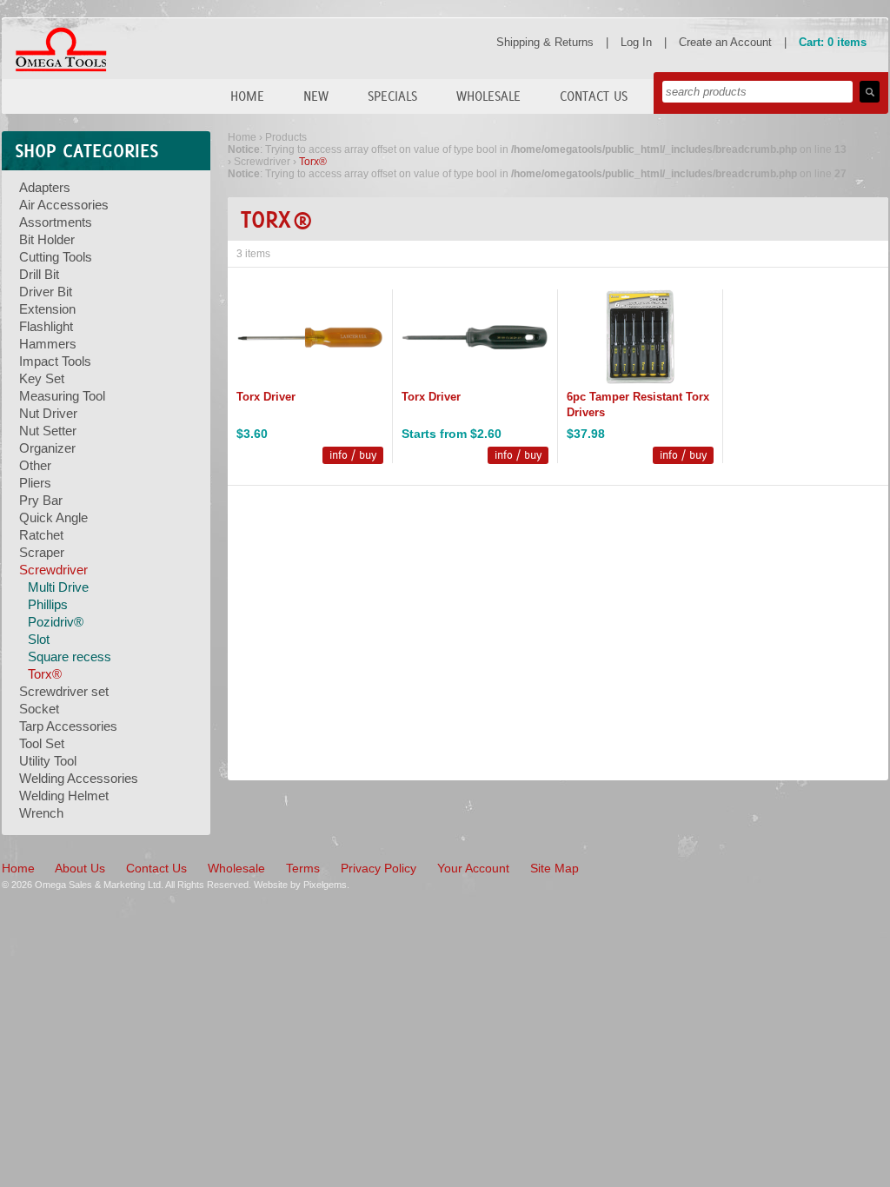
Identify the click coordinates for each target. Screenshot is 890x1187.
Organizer (47, 448)
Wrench (41, 813)
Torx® (45, 673)
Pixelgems (325, 884)
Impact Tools (55, 361)
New (316, 96)
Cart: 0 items (833, 42)
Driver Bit (45, 291)
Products (286, 137)
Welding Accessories (78, 778)
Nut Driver (48, 413)
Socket (39, 708)
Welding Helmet (64, 795)
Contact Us (594, 96)
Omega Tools (61, 49)
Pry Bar (41, 500)
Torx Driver (266, 396)
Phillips (48, 604)
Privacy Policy (378, 868)
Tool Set (41, 743)
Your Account (473, 868)
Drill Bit (39, 274)
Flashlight (46, 326)
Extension (47, 309)
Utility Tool (47, 760)
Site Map (554, 868)
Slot (39, 639)
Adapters (44, 187)
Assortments (55, 222)
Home (247, 96)
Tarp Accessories (68, 726)
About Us (80, 868)
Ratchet (41, 534)
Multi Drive (58, 587)
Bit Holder (47, 239)
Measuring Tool (62, 395)
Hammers (47, 343)
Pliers (35, 482)
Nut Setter (47, 430)
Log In (636, 42)
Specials (392, 96)
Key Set (41, 378)
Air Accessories (64, 204)
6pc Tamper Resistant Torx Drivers (638, 404)
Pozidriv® (55, 621)
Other (35, 465)
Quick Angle (53, 517)
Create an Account (725, 42)
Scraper (41, 552)
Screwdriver (53, 569)
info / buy (352, 454)
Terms (303, 868)
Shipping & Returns (545, 42)
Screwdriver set (64, 691)
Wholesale (488, 96)
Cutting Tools (55, 256)
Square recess (69, 656)
